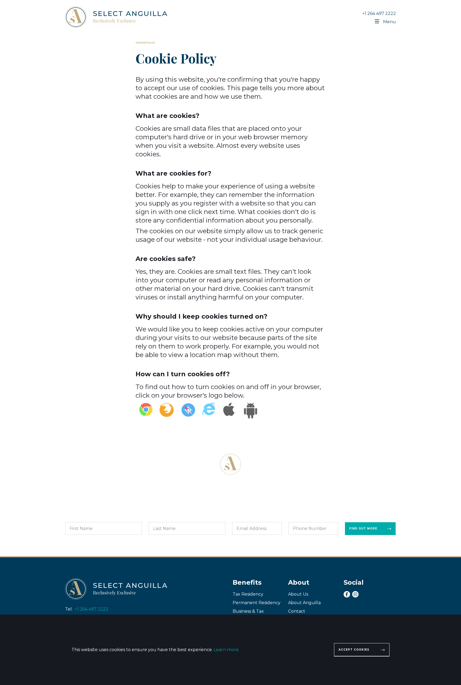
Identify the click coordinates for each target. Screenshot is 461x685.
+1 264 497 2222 (379, 13)
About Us (298, 594)
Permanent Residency (256, 602)
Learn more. (226, 649)
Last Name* (156, 517)
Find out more (363, 528)
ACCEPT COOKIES (354, 649)
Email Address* (242, 517)
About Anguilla (304, 602)
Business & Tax (248, 611)
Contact (296, 611)
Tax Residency (248, 594)
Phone (293, 517)
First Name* (73, 517)
